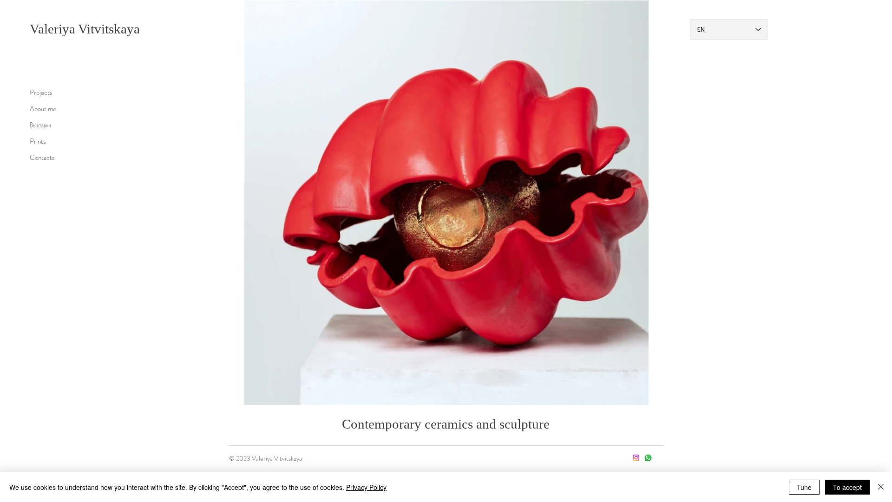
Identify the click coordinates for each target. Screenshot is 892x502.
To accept (847, 487)
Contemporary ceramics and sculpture (446, 423)
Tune (804, 487)
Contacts (42, 157)
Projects (41, 92)
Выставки (40, 125)
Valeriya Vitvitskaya (85, 28)
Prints (38, 141)
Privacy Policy (366, 487)
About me (43, 109)
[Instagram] (636, 458)
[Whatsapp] (648, 458)
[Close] (880, 487)
